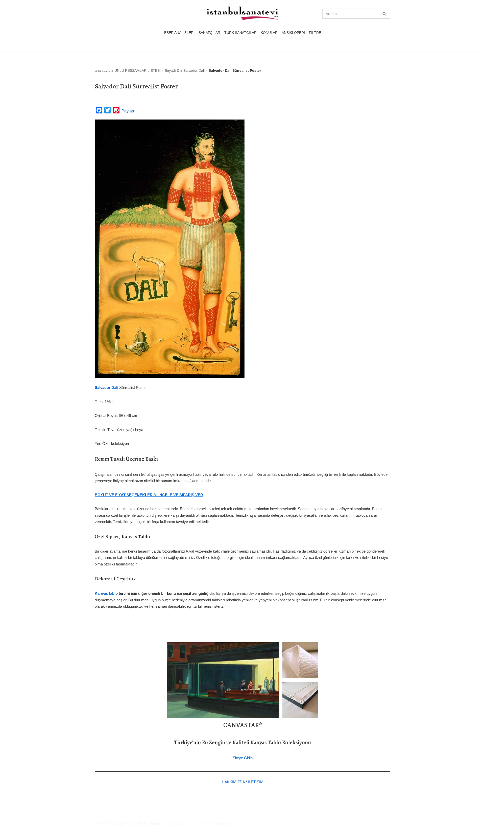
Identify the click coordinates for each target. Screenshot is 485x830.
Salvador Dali (194, 70)
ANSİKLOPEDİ (293, 33)
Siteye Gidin (243, 758)
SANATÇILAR (209, 33)
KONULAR (269, 33)
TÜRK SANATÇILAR (240, 33)
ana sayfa (102, 70)
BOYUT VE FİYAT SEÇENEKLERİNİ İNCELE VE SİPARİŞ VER (149, 495)
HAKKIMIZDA (233, 782)
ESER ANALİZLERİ (179, 33)
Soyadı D (172, 70)
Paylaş (128, 111)
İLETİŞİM (255, 782)
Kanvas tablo (106, 593)
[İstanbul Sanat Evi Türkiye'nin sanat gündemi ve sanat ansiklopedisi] (242, 14)
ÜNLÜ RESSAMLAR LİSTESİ (137, 70)
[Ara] (384, 14)
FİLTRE (315, 33)
